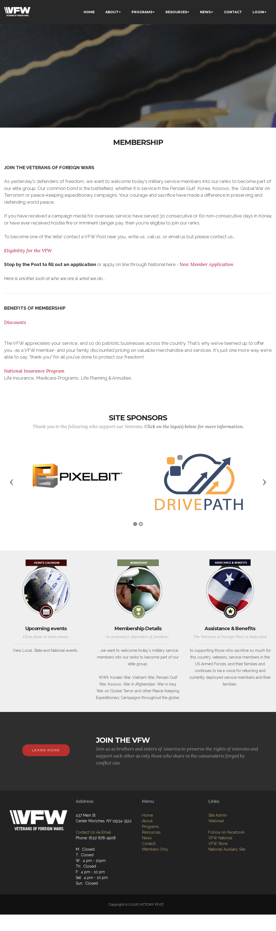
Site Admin (217, 815)
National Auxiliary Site (226, 849)
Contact (149, 843)
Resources (151, 832)
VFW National (220, 838)
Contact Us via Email (93, 832)
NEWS (205, 12)
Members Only (155, 849)
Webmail (216, 821)
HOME (89, 12)
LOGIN (258, 12)
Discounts (15, 322)
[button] (11, 481)
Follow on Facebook (226, 832)
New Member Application (206, 264)
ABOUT (111, 12)
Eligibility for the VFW (28, 251)
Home (147, 815)
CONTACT (233, 12)
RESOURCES (176, 12)
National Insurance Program (34, 371)
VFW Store (217, 843)
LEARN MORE (46, 750)
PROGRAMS (142, 12)
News (147, 838)
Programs (150, 826)
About (147, 821)
